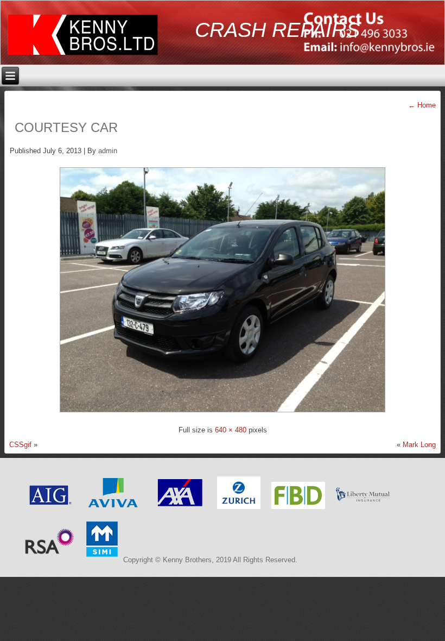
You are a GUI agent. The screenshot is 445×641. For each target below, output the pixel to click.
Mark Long (419, 445)
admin (107, 151)
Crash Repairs (277, 29)
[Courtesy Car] (222, 415)
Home (422, 105)
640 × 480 (230, 430)
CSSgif (20, 445)
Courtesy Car (66, 127)
